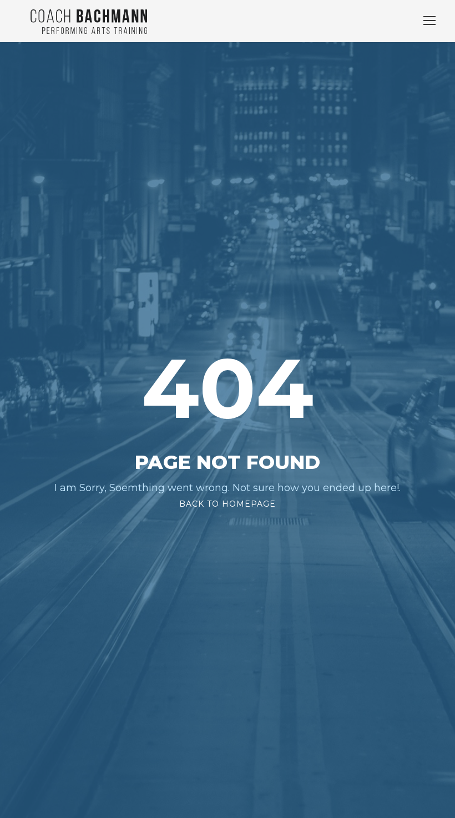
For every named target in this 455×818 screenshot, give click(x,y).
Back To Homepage (227, 504)
